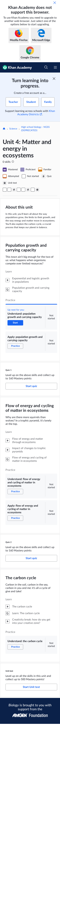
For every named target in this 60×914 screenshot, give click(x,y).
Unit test (9, 671)
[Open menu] (55, 67)
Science (13, 129)
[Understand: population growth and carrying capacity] (5, 190)
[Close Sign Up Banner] (54, 78)
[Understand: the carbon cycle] (33, 190)
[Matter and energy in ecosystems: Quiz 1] (14, 190)
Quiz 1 (9, 370)
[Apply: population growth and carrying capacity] (9, 190)
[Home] (4, 129)
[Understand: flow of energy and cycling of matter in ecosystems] (19, 190)
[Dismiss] (54, 2)
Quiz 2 (9, 542)
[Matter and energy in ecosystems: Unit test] (37, 190)
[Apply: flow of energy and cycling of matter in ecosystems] (23, 190)
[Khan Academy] (16, 67)
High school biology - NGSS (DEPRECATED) (35, 129)
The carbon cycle (21, 578)
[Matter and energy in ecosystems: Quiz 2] (28, 190)
